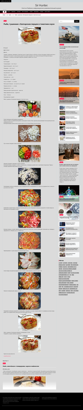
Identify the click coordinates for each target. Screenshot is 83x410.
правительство (62, 292)
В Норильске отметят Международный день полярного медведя (70, 138)
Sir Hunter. (41, 5)
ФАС (63, 286)
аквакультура (66, 288)
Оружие (18, 11)
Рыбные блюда (72, 284)
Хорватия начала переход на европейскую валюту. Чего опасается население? (72, 249)
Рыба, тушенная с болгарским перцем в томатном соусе (29, 24)
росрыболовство (70, 292)
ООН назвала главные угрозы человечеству (70, 123)
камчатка (68, 290)
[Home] (4, 12)
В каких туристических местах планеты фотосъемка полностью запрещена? (69, 165)
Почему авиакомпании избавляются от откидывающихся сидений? (71, 254)
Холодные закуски (68, 286)
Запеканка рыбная (63, 272)
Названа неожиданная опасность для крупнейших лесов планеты (71, 112)
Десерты (65, 266)
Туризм (41, 11)
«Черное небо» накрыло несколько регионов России (67, 83)
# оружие (65, 262)
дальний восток (73, 288)
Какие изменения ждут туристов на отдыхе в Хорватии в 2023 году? (69, 217)
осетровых (75, 290)
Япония (60, 288)
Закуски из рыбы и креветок (65, 270)
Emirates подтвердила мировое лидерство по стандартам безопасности (71, 244)
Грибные (61, 266)
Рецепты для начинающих (65, 280)
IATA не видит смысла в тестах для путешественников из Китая (72, 239)
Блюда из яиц (62, 264)
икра (60, 290)
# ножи (60, 262)
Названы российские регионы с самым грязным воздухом (71, 117)
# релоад (75, 262)
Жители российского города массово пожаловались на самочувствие (67, 101)
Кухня (31, 11)
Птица (68, 276)
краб (72, 290)
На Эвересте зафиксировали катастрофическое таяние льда (72, 107)
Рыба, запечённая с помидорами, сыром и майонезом (21, 366)
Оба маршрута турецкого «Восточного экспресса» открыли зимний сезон (71, 234)
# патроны (70, 262)
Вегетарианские (74, 264)
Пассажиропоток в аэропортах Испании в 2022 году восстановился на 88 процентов (71, 229)
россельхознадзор (63, 294)
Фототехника (25, 11)
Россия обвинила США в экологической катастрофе (69, 47)
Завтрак (60, 268)
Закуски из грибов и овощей (69, 268)
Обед (73, 274)
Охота (8, 11)
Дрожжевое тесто (72, 266)
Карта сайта (47, 11)
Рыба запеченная (62, 282)
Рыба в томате (74, 280)
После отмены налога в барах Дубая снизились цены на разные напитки (67, 199)
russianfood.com (7, 356)
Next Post (5, 360)
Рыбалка (13, 11)
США (77, 284)
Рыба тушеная (70, 282)
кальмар (63, 290)
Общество (61, 276)
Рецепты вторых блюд (64, 278)
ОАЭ (70, 274)
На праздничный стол (64, 274)
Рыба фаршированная (64, 284)
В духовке (68, 264)
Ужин (60, 286)
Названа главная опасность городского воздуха (71, 133)
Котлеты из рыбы (75, 272)
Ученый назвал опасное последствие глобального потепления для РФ (71, 128)
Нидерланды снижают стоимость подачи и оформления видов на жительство (70, 223)
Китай (69, 272)
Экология (36, 11)
